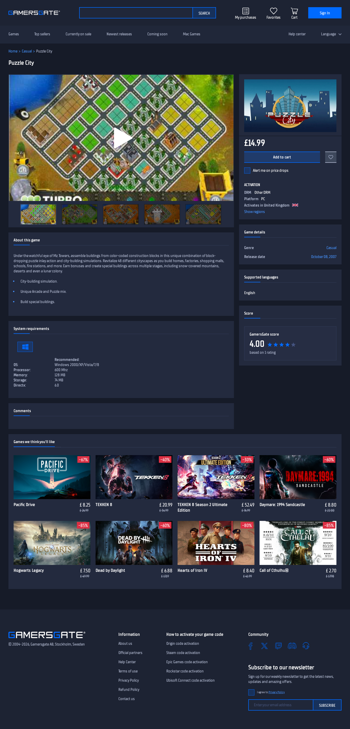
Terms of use (128, 671)
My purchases (245, 17)
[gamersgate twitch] (278, 646)
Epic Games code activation (187, 661)
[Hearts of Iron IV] (216, 543)
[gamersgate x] (264, 646)
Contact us (126, 698)
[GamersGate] (46, 639)
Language (328, 34)
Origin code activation (182, 643)
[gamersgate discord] (292, 645)
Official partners (130, 652)
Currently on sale (78, 34)
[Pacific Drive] (52, 477)
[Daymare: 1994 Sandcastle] (298, 477)
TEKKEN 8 (104, 504)
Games (13, 34)
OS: (16, 364)
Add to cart (282, 157)
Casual (27, 51)
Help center (297, 34)
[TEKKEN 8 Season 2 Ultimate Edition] (216, 477)
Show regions (254, 211)
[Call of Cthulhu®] (298, 543)
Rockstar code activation (185, 671)
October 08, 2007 (323, 256)
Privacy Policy (128, 680)
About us (125, 643)
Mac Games (191, 34)
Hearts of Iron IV (192, 570)
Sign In (325, 13)
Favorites (273, 17)
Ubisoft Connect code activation (190, 680)
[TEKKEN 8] (134, 477)
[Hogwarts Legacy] (52, 543)
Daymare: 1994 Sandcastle (282, 504)
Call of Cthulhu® (274, 570)
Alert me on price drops (271, 170)
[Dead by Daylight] (134, 543)
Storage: (20, 380)
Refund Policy (128, 689)
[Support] (306, 646)
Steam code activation (183, 652)
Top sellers (42, 34)
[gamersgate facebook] (251, 646)
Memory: (21, 375)
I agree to (271, 692)
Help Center (127, 661)
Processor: (22, 369)
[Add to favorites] (330, 157)
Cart (294, 17)
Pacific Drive (24, 504)
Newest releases (119, 34)
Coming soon (157, 34)
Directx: (20, 385)
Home (12, 51)
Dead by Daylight (110, 570)
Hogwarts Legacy (29, 570)
